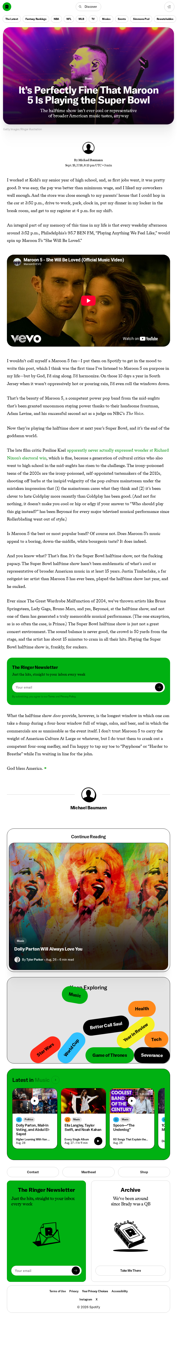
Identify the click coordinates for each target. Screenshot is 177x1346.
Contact (33, 1172)
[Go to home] (7, 6)
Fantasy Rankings (35, 18)
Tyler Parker (34, 959)
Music (88, 78)
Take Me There (130, 1270)
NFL (68, 18)
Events (122, 18)
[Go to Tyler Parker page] (17, 960)
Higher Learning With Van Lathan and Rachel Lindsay (34, 1139)
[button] (88, 6)
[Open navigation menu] (169, 7)
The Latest (11, 18)
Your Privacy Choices (95, 1291)
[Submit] (159, 687)
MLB (81, 18)
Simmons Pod (141, 18)
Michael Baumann (90, 160)
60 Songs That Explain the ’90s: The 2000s (131, 1139)
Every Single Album (77, 1139)
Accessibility (120, 1291)
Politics (29, 1119)
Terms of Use (57, 1291)
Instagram (85, 1299)
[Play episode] (98, 1141)
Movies (106, 18)
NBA (56, 18)
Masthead (88, 1172)
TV (93, 18)
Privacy (74, 1291)
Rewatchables (165, 18)
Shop (144, 1172)
